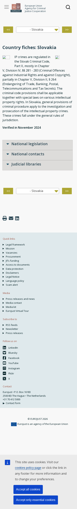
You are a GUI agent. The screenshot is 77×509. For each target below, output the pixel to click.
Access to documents (18, 264)
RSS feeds (12, 325)
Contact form (13, 403)
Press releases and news (20, 299)
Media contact (14, 302)
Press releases (14, 333)
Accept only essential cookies (35, 499)
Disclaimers (12, 272)
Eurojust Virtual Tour (17, 311)
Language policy (15, 280)
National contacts (27, 153)
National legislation (29, 143)
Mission (10, 248)
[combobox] (37, 30)
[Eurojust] (16, 8)
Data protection (14, 268)
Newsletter (12, 329)
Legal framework (15, 244)
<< (8, 30)
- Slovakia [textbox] (36, 29)
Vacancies (11, 252)
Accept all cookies (28, 489)
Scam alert (12, 284)
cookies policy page (28, 467)
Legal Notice (12, 276)
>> (67, 30)
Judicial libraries (25, 164)
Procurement (13, 256)
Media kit (11, 307)
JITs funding (12, 260)
